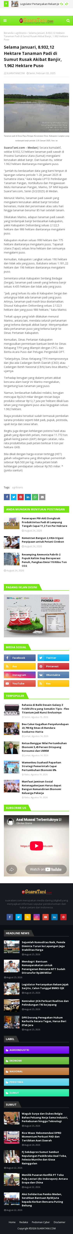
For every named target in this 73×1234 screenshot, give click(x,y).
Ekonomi (16, 1060)
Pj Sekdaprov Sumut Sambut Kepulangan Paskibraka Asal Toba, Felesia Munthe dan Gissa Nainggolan (44, 1157)
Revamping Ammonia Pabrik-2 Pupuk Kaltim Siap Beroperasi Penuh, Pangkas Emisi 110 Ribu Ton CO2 (44, 560)
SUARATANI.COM (46, 1228)
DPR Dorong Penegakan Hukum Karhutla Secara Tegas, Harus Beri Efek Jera (44, 1021)
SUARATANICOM (16, 73)
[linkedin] (54, 917)
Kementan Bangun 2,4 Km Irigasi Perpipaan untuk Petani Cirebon (43, 540)
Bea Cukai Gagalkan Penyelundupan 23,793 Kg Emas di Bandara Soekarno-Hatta (45, 727)
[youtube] (20, 683)
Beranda (8, 33)
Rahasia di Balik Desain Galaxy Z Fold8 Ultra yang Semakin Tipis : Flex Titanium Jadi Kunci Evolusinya (45, 708)
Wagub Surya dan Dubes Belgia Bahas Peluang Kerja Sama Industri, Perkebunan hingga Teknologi (45, 1117)
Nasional (16, 1071)
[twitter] (53, 657)
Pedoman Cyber (41, 1222)
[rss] (20, 666)
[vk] (53, 675)
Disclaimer (59, 1222)
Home (12, 1222)
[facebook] (20, 657)
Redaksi (23, 1222)
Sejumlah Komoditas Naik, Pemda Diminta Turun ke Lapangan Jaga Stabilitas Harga (43, 946)
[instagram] (20, 675)
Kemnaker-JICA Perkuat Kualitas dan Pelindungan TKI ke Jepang (45, 1003)
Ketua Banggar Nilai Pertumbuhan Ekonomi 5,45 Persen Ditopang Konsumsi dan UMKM (44, 747)
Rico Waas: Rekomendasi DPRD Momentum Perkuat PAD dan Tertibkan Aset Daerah (41, 1136)
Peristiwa (16, 1082)
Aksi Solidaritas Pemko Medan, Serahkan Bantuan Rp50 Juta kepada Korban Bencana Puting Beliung (42, 1199)
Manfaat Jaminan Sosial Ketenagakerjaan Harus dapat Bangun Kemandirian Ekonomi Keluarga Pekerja (41, 787)
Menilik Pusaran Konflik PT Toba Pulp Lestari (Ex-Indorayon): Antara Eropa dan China (45, 1178)
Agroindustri (19, 1050)
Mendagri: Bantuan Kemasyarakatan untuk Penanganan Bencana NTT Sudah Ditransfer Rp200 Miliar (43, 967)
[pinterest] (53, 666)
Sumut (14, 1093)
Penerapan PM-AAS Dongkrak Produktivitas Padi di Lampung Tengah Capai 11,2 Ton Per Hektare (44, 522)
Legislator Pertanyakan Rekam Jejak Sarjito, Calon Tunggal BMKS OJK (45, 986)
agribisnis (20, 33)
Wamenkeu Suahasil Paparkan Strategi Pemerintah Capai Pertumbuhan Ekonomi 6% (41, 766)
